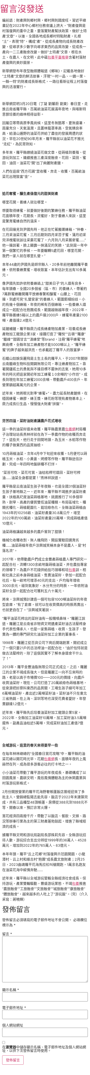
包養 (72, 570)
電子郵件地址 (14, 1007)
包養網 (70, 429)
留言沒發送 (22, 8)
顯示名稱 (10, 990)
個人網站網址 (12, 1025)
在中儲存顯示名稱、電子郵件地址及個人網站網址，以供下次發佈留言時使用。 (44, 1048)
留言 (7, 934)
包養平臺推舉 (58, 57)
